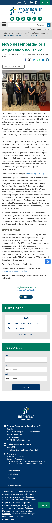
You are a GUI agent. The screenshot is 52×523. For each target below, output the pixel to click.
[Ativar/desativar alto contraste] (36, 2)
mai (36, 323)
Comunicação (24, 33)
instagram (6, 271)
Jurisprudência (14, 486)
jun (9, 328)
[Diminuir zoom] (25, 2)
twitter (24, 271)
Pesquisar (24, 387)
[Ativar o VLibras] (31, 2)
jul (15, 328)
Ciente (44, 505)
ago (22, 328)
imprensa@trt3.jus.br (26, 290)
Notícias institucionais (39, 33)
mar (23, 323)
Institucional (13, 474)
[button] (45, 2)
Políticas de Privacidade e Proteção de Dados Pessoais (18, 511)
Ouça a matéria (14, 67)
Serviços (11, 482)
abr (29, 323)
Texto (8, 355)
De (6, 365)
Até (6, 374)
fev (16, 323)
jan (9, 323)
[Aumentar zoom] (19, 2)
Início (8, 33)
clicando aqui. (32, 173)
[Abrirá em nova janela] (12, 19)
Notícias (15, 33)
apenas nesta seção (41, 29)
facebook (16, 271)
